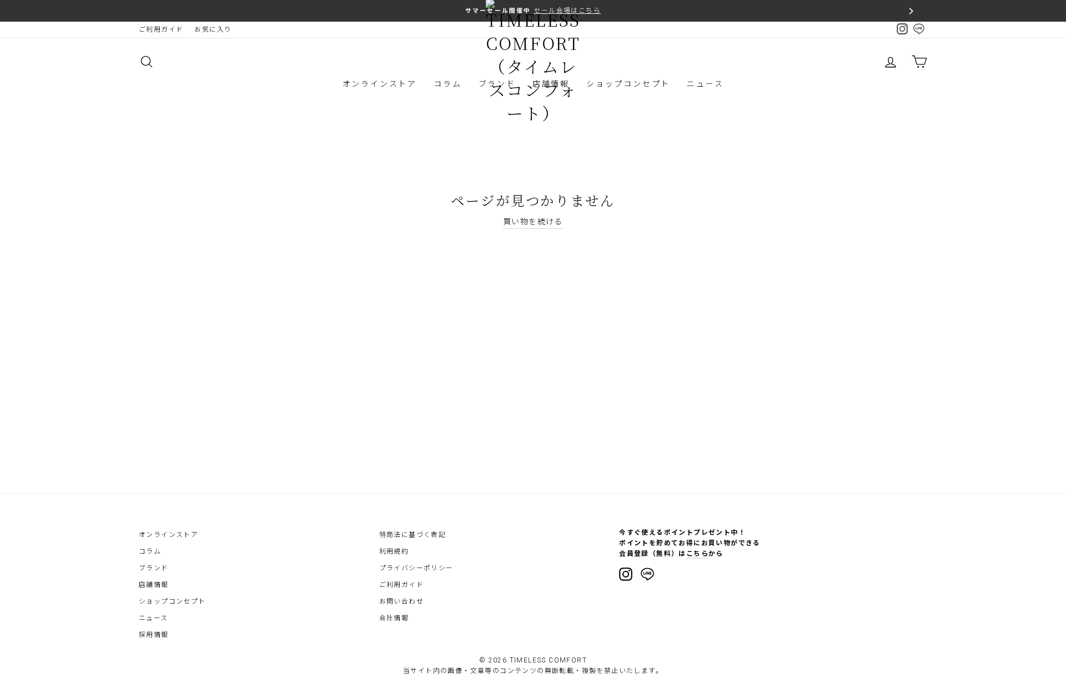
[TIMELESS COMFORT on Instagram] (625, 574)
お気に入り (213, 29)
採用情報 (154, 635)
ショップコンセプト (628, 83)
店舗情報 (154, 585)
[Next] (910, 11)
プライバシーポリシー (416, 568)
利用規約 (394, 551)
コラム (447, 83)
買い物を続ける (533, 221)
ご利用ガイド (161, 29)
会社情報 (394, 618)
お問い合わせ (401, 601)
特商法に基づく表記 (412, 535)
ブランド (154, 568)
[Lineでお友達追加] (647, 576)
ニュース (705, 83)
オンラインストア (380, 83)
